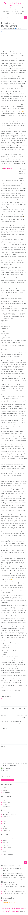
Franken (4, 821)
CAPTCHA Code (5, 776)
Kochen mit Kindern (7, 845)
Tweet (2, 699)
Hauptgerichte (6, 842)
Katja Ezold (18, 28)
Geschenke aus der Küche (9, 838)
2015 (10, 708)
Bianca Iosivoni (15, 708)
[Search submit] (25, 17)
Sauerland (5, 828)
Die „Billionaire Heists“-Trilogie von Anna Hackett (14, 886)
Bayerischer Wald (7, 816)
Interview (3, 710)
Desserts (5, 837)
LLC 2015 (8, 710)
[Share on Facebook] (2, 703)
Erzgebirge (5, 819)
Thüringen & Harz (7, 830)
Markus (4, 787)
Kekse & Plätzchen (7, 844)
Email (2, 752)
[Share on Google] (5, 703)
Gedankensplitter (7, 800)
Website (3, 758)
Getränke (5, 840)
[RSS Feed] (7, 703)
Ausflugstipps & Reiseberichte (10, 814)
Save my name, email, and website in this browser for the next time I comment (15, 764)
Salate (4, 851)
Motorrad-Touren (7, 825)
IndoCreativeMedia (15, 913)
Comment (4, 728)
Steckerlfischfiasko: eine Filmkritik (11, 884)
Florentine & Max (7, 790)
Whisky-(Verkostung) (8, 854)
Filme (4, 799)
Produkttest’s (6, 804)
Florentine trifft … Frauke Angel (15, 875)
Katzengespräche (7, 806)
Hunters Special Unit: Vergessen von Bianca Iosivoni (21, 715)
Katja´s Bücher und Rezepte (14, 4)
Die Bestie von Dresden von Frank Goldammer (14, 891)
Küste (4, 823)
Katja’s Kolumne (6, 802)
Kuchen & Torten (7, 847)
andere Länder (6, 812)
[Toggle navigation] (2, 17)
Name (3, 746)
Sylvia (4, 789)
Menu (4, 849)
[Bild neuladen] (5, 770)
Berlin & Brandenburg (8, 818)
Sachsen (5, 826)
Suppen (4, 853)
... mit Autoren (5, 708)
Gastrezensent (6, 792)
